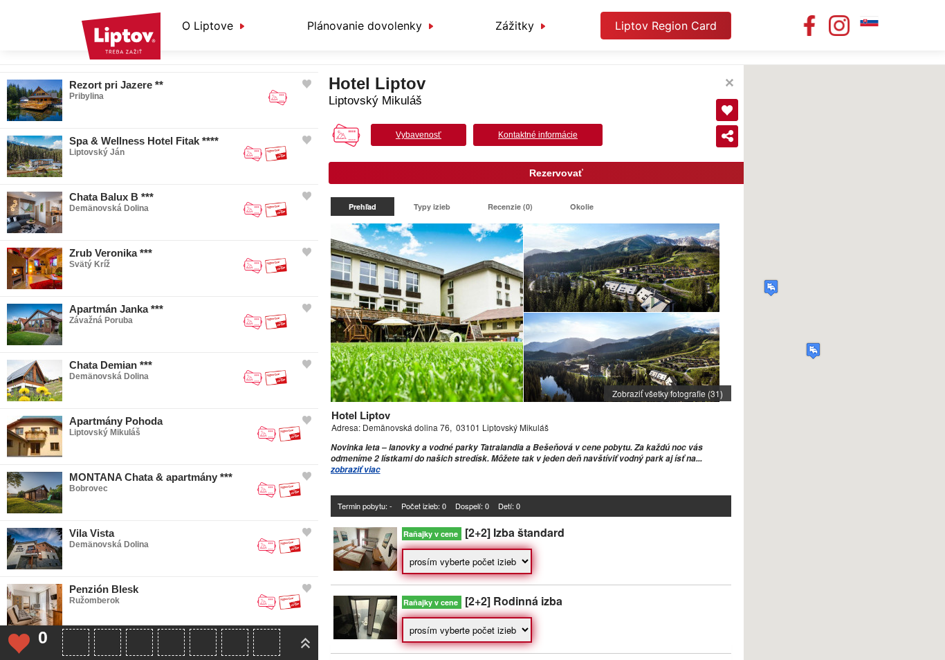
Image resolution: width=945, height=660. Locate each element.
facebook (809, 25)
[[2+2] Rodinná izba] (365, 635)
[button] (771, 288)
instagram (839, 25)
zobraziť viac (355, 469)
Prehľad (362, 206)
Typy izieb (432, 206)
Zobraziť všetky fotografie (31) (667, 393)
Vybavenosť (418, 135)
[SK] (869, 25)
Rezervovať (556, 172)
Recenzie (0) (510, 206)
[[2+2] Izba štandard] (365, 567)
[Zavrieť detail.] (729, 82)
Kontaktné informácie (538, 135)
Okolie (582, 206)
